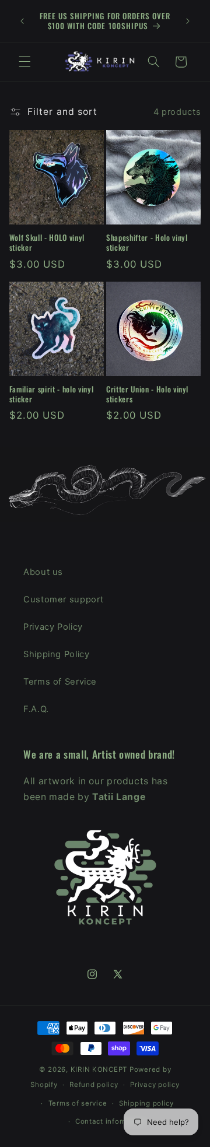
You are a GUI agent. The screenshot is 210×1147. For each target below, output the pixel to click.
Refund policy (93, 1085)
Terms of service (77, 1103)
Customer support (63, 599)
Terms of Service (60, 681)
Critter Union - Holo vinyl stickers (147, 394)
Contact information (111, 1121)
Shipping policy (146, 1103)
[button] (24, 61)
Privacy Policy (53, 627)
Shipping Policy (56, 654)
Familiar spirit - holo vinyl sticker (51, 394)
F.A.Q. (36, 709)
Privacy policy (154, 1085)
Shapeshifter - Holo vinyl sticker (147, 242)
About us (43, 572)
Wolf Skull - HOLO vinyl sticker (47, 242)
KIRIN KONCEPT (99, 1069)
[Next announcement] (188, 21)
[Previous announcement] (22, 21)
